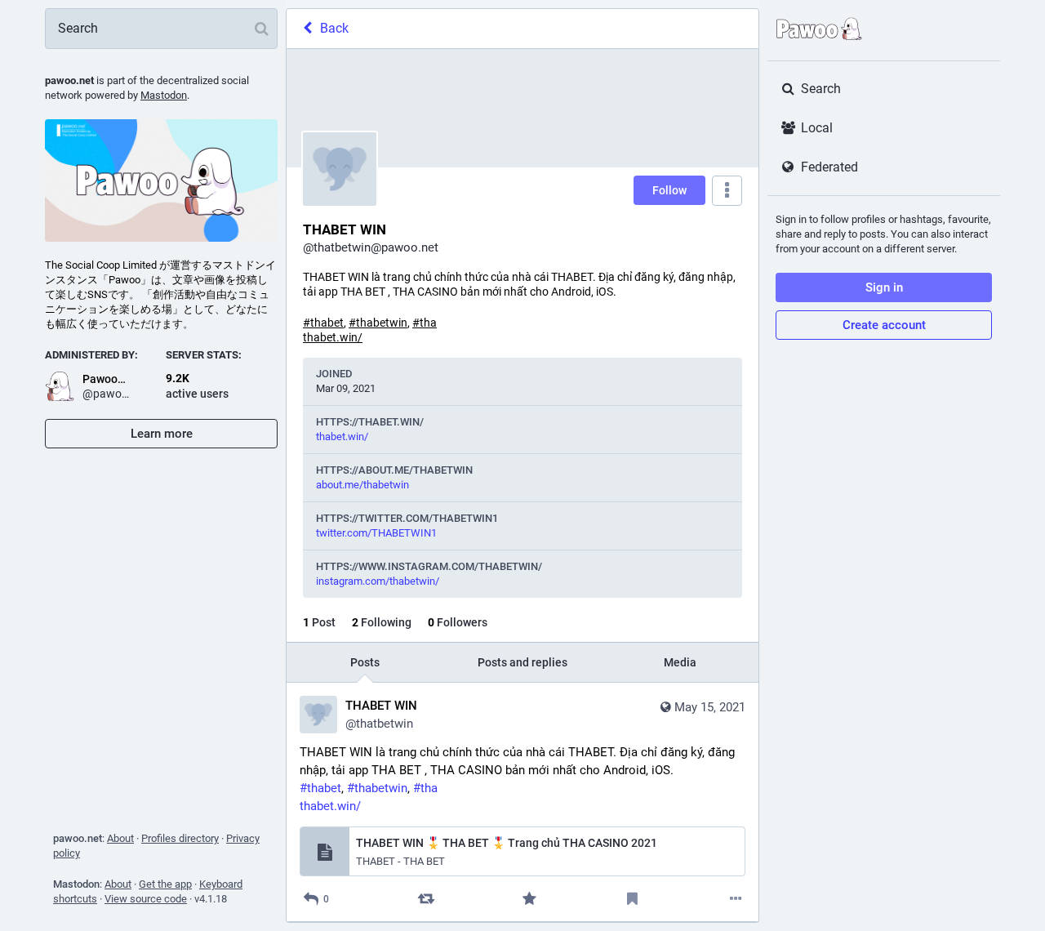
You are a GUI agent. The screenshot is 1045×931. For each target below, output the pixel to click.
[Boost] (425, 898)
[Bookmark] (632, 898)
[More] (736, 898)
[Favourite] (529, 898)
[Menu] (727, 191)
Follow (669, 190)
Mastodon (163, 95)
